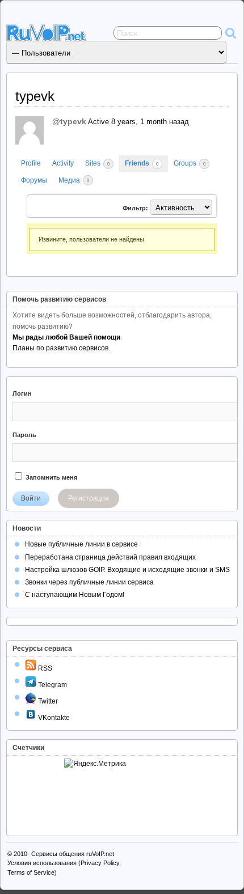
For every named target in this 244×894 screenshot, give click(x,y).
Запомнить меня (50, 477)
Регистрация (88, 498)
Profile (31, 163)
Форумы (34, 180)
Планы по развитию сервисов (60, 348)
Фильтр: (135, 208)
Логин (22, 393)
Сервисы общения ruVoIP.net (72, 853)
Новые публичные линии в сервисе (81, 544)
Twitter (47, 701)
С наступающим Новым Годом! (74, 595)
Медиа (73, 180)
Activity (63, 163)
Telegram (51, 685)
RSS (44, 668)
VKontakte (53, 718)
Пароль (24, 434)
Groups (189, 163)
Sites (97, 163)
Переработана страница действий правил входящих (110, 557)
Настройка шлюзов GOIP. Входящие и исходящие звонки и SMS (127, 570)
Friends (141, 163)
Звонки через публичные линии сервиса (89, 582)
